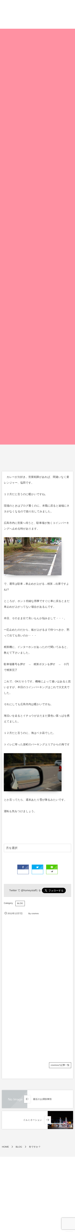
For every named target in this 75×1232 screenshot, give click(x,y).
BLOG (20, 903)
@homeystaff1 (29, 890)
